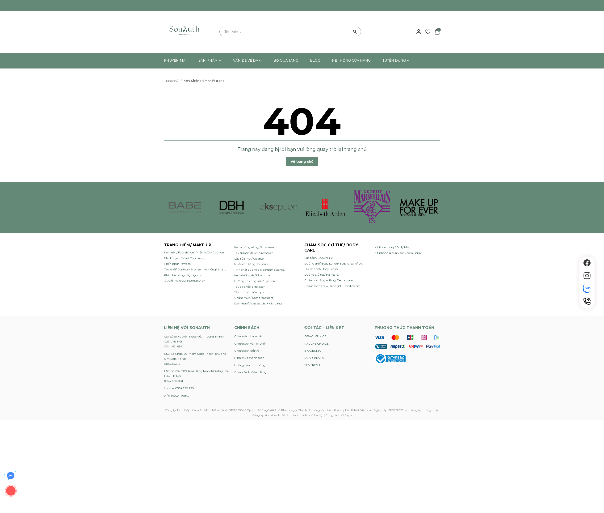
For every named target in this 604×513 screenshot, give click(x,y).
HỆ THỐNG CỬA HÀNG (351, 60)
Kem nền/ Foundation (179, 252)
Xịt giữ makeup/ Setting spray (184, 280)
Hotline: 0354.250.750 (179, 388)
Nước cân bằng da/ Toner (251, 264)
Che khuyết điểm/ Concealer (183, 258)
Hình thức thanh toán (249, 357)
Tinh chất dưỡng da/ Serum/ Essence (259, 269)
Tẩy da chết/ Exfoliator (249, 286)
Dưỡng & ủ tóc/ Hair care (321, 274)
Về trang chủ (302, 161)
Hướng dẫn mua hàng (249, 365)
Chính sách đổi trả (247, 350)
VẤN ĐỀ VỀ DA (246, 60)
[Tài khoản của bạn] (419, 31)
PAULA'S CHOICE (316, 343)
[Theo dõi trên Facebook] (587, 262)
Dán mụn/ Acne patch (249, 303)
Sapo (348, 415)
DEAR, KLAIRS (314, 357)
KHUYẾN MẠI (175, 60)
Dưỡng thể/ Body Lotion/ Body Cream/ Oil (333, 263)
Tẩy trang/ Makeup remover (253, 253)
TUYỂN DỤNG (394, 60)
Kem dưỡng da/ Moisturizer (253, 275)
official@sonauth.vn (177, 395)
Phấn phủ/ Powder (177, 263)
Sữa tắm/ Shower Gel (318, 258)
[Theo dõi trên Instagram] (587, 275)
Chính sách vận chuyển (250, 343)
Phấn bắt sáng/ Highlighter (182, 275)
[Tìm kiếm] (355, 31)
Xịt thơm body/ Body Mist (392, 247)
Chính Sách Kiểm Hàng (250, 372)
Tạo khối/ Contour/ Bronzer (183, 269)
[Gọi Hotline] (587, 301)
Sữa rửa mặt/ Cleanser (249, 258)
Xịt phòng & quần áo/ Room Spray (398, 253)
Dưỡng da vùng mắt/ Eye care (255, 281)
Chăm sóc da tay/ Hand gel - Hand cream (332, 286)
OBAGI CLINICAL (316, 336)
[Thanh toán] (407, 342)
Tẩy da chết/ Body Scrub (321, 269)
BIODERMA (312, 350)
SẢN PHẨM (208, 60)
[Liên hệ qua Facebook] (10, 476)
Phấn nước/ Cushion (210, 252)
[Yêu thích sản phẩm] (428, 31)
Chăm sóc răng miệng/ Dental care (328, 280)
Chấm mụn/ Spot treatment (253, 297)
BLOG (315, 60)
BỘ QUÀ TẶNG (285, 60)
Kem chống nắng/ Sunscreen (254, 247)
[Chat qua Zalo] (587, 288)
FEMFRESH (312, 365)
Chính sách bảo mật (248, 336)
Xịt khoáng (274, 303)
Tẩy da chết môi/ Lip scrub (252, 292)
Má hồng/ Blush (214, 269)
